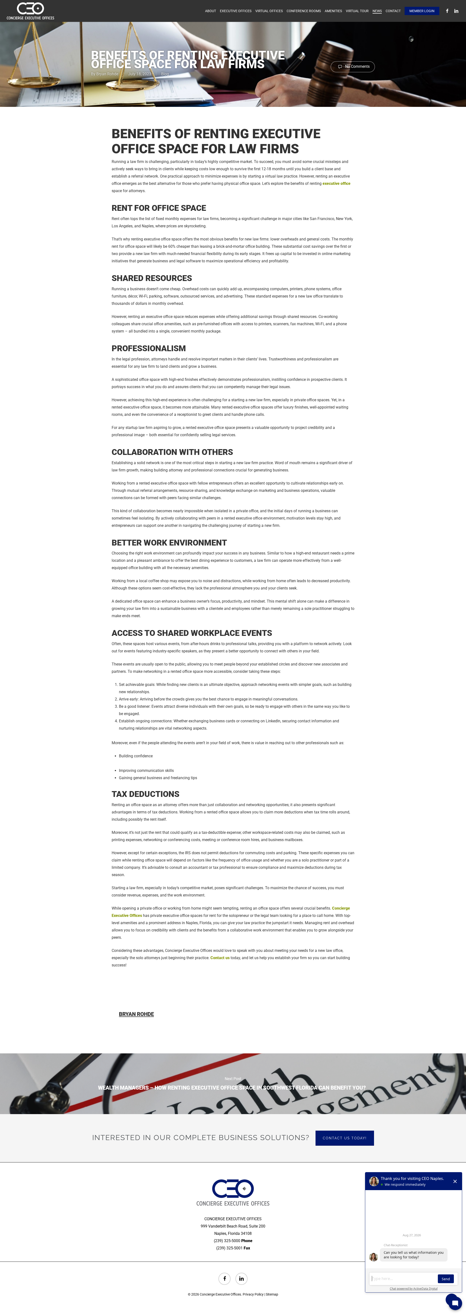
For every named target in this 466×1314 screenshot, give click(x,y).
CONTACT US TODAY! (345, 1138)
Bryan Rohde (107, 74)
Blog (165, 74)
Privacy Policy (253, 1294)
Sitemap (272, 1294)
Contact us (220, 958)
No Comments (357, 66)
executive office (336, 183)
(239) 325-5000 (227, 1240)
